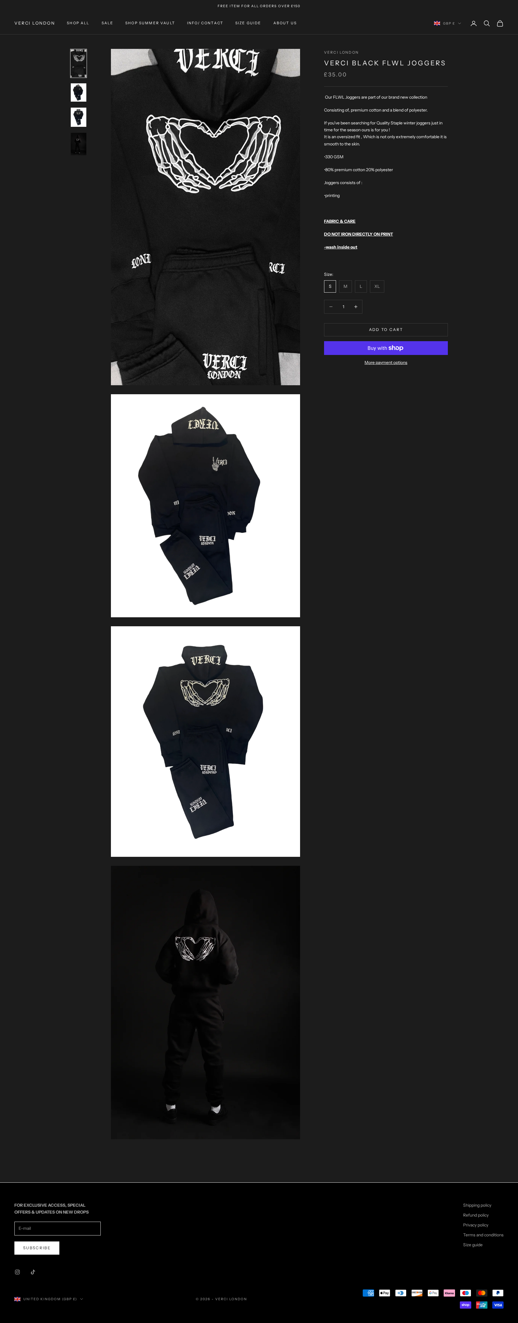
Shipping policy (477, 1205)
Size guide (473, 1244)
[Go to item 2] (78, 92)
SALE (108, 23)
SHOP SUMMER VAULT (150, 23)
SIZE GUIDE (248, 23)
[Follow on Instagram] (17, 1272)
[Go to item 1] (78, 63)
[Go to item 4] (78, 144)
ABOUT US (285, 23)
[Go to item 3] (78, 117)
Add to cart (386, 329)
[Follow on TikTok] (33, 1272)
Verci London (341, 52)
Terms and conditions (483, 1235)
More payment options (386, 362)
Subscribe (37, 1247)
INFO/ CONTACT (205, 23)
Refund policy (476, 1215)
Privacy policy (475, 1225)
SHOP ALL (78, 23)
